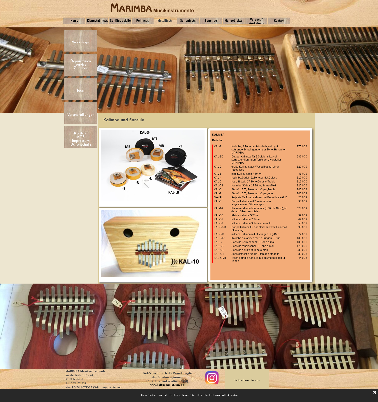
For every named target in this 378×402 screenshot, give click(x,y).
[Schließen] (375, 392)
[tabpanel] (206, 120)
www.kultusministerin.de (167, 385)
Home (74, 21)
